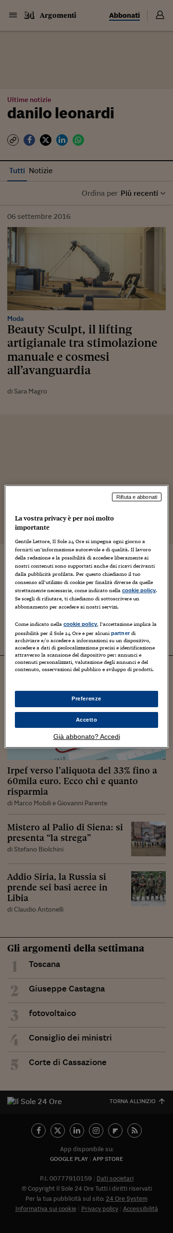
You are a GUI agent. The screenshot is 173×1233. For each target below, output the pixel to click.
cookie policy (139, 590)
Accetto (87, 720)
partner (120, 633)
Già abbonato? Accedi (86, 736)
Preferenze (86, 698)
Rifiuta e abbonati (136, 497)
